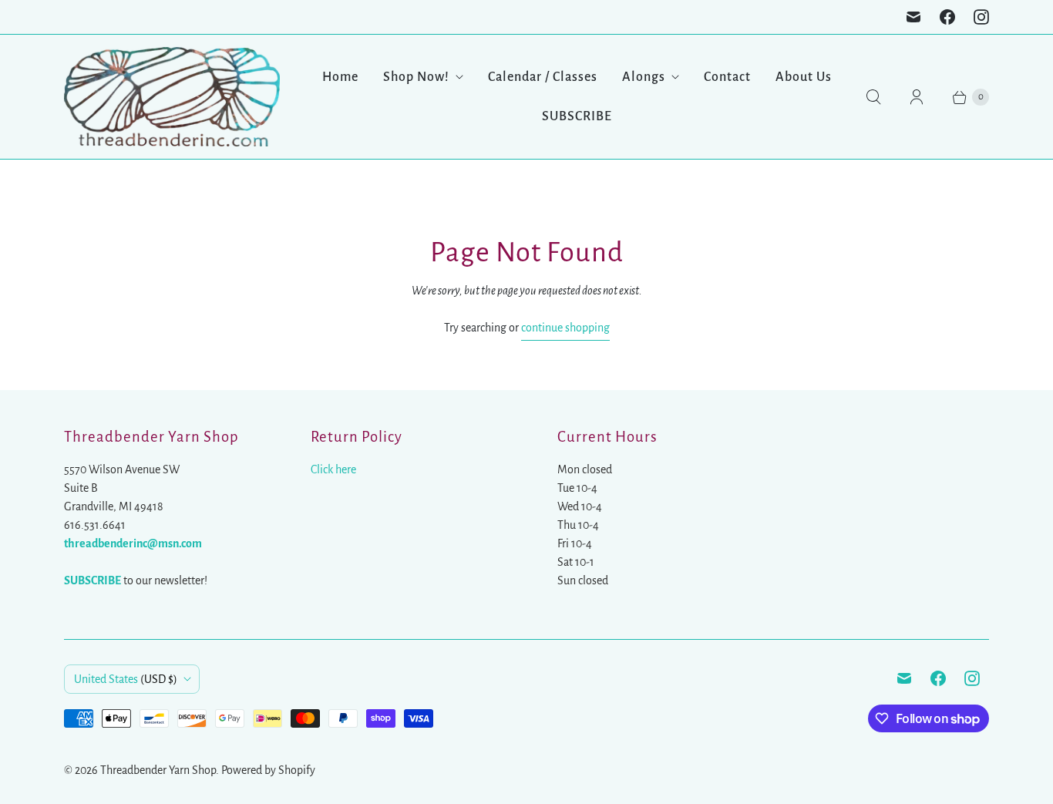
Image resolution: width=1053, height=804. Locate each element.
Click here (333, 469)
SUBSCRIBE (577, 116)
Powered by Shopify (268, 770)
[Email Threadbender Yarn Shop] (913, 17)
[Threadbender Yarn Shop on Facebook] (947, 17)
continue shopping (565, 327)
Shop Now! (416, 77)
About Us (803, 77)
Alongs (643, 77)
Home (340, 77)
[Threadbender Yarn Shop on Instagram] (981, 17)
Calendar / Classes (542, 77)
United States (125, 679)
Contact (727, 77)
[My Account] (916, 97)
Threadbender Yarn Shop (158, 770)
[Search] (873, 97)
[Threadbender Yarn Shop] (172, 96)
